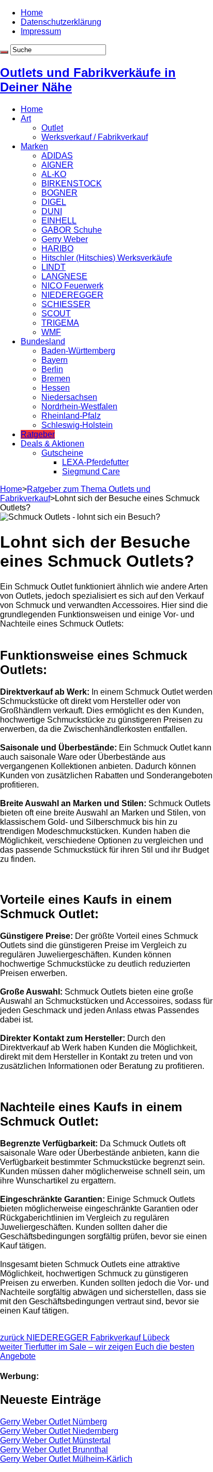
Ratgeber (38, 434)
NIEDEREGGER (72, 295)
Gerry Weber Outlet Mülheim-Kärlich (66, 1458)
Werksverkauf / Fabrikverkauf (94, 137)
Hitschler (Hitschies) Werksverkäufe (106, 257)
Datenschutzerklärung (61, 22)
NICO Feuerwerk (72, 285)
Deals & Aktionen (52, 443)
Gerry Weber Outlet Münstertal (55, 1440)
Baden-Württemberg (78, 350)
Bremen (55, 378)
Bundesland (43, 341)
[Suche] (4, 52)
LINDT (53, 267)
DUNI (51, 211)
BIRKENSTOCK (71, 183)
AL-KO (53, 174)
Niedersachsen (69, 397)
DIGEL (53, 202)
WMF (51, 332)
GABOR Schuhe (71, 230)
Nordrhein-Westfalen (79, 406)
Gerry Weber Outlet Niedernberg (59, 1431)
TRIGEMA (60, 322)
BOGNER (59, 192)
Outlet (52, 127)
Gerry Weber (64, 239)
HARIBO (57, 248)
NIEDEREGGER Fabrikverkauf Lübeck (85, 1337)
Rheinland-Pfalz (71, 415)
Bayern (54, 360)
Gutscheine (62, 453)
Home (32, 12)
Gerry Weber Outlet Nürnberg (53, 1421)
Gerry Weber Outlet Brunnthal (54, 1449)
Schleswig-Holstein (77, 425)
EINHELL (59, 220)
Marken (34, 146)
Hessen (55, 387)
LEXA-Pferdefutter (95, 462)
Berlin (52, 369)
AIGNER (57, 165)
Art (26, 118)
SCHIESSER (65, 304)
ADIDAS (57, 155)
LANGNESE (64, 276)
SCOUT (56, 313)
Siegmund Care (91, 471)
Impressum (41, 31)
